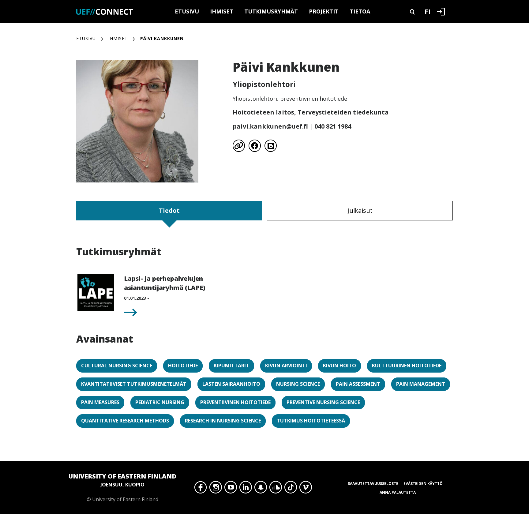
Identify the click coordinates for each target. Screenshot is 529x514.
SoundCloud (275, 489)
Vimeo (305, 489)
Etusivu (187, 11)
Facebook (200, 489)
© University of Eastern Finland (122, 487)
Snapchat (260, 489)
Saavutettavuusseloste (373, 483)
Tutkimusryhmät (271, 11)
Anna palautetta (398, 492)
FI (427, 11)
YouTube (230, 489)
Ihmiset (221, 11)
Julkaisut (360, 210)
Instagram (215, 489)
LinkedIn (245, 489)
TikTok (290, 489)
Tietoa (360, 11)
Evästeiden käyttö (423, 483)
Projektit (324, 11)
